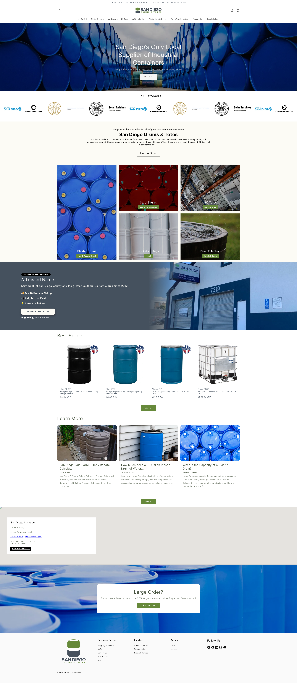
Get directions (21, 549)
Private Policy (140, 649)
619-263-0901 (16, 537)
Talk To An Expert (148, 605)
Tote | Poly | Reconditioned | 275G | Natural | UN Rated (217, 393)
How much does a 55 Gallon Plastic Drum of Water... (145, 466)
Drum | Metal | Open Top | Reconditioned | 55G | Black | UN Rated (79, 393)
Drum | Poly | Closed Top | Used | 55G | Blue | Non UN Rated (124, 393)
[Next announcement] (239, 2)
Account (174, 649)
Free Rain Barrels (141, 645)
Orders (173, 645)
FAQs (100, 649)
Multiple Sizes (210, 207)
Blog (100, 660)
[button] (60, 10)
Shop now (148, 76)
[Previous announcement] (57, 2)
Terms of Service (141, 652)
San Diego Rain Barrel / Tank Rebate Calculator (85, 466)
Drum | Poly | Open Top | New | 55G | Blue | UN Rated (170, 393)
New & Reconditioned (87, 256)
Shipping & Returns (106, 645)
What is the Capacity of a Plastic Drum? (205, 466)
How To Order (148, 153)
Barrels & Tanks (210, 256)
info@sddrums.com (33, 537)
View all (148, 408)
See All (148, 256)
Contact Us (102, 652)
